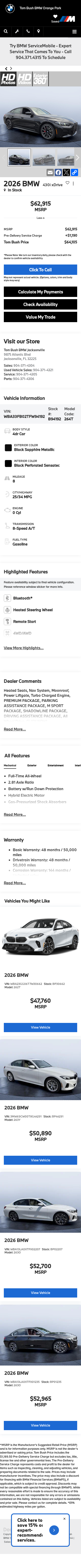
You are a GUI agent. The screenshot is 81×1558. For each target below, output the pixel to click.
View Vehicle (40, 1027)
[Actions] (73, 184)
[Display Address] (38, 31)
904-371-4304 (24, 365)
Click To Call (40, 269)
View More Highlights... (24, 647)
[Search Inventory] (6, 31)
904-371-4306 (23, 379)
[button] (6, 69)
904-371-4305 (26, 374)
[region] (40, 235)
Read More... (15, 729)
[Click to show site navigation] (74, 32)
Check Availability (40, 304)
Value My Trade (40, 317)
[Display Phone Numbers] (28, 31)
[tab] (10, 765)
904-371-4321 (43, 370)
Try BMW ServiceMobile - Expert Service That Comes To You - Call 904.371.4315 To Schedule (41, 51)
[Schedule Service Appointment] (17, 31)
